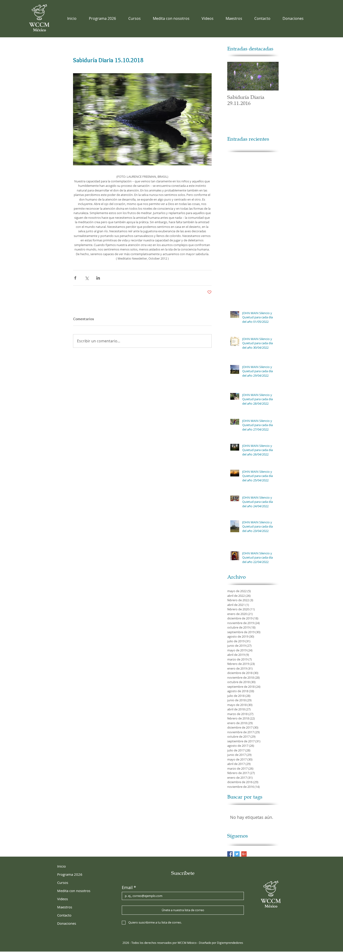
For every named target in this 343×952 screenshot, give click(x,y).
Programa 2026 (69, 874)
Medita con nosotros (73, 890)
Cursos (62, 882)
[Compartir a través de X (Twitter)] (86, 278)
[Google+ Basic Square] (244, 854)
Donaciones (66, 923)
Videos (62, 898)
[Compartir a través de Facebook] (75, 278)
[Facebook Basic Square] (230, 854)
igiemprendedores (231, 943)
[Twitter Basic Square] (237, 854)
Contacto (64, 915)
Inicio (61, 866)
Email (129, 887)
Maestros (64, 907)
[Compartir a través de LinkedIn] (98, 278)
